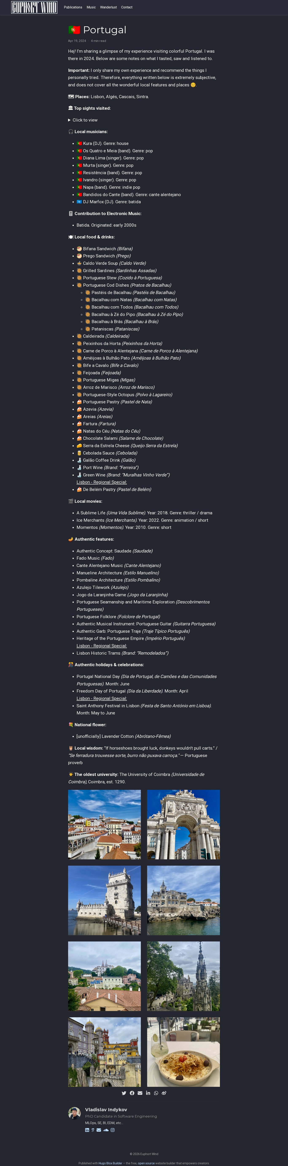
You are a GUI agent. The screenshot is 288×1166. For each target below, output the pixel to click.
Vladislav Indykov (106, 1109)
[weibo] (164, 1093)
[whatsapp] (156, 1093)
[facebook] (132, 1093)
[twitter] (124, 1093)
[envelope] (140, 1093)
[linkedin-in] (148, 1093)
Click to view (85, 120)
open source (146, 1163)
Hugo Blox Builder (110, 1163)
